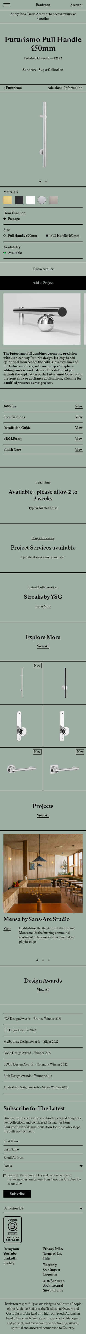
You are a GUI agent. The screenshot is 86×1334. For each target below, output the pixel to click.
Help (46, 1258)
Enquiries (50, 1274)
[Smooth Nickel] (53, 200)
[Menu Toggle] (6, 5)
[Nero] (19, 200)
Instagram (11, 1249)
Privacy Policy (33, 1175)
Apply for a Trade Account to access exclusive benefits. (43, 17)
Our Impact (51, 1269)
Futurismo (14, 88)
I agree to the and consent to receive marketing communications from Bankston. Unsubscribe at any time (44, 1179)
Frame (58, 1290)
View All (43, 646)
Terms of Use (52, 1253)
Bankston (43, 5)
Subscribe (17, 1194)
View (7, 928)
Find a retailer (43, 269)
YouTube (10, 1253)
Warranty (50, 1265)
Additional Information (65, 88)
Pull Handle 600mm (22, 235)
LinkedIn (10, 1258)
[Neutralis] (30, 200)
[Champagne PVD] (7, 200)
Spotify (8, 1263)
